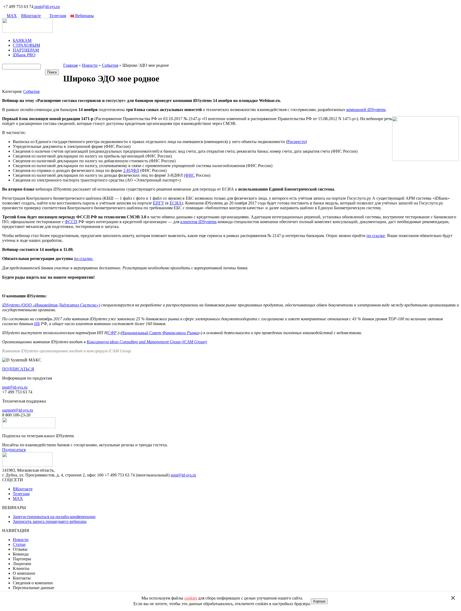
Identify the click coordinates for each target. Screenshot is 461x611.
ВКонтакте (31, 15)
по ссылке (376, 235)
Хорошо (319, 601)
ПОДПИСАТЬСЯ (18, 369)
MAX (12, 15)
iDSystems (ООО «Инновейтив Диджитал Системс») (51, 305)
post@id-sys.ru (47, 6)
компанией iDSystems (366, 109)
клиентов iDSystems (198, 221)
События (31, 91)
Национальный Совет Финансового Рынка (160, 332)
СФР (112, 332)
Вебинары (84, 15)
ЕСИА (176, 203)
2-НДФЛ (131, 170)
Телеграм (57, 15)
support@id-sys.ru (17, 410)
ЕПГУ (158, 203)
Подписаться (14, 449)
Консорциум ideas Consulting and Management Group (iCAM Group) (146, 342)
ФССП (71, 221)
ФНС (190, 175)
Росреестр (296, 141)
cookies (190, 598)
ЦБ (37, 323)
